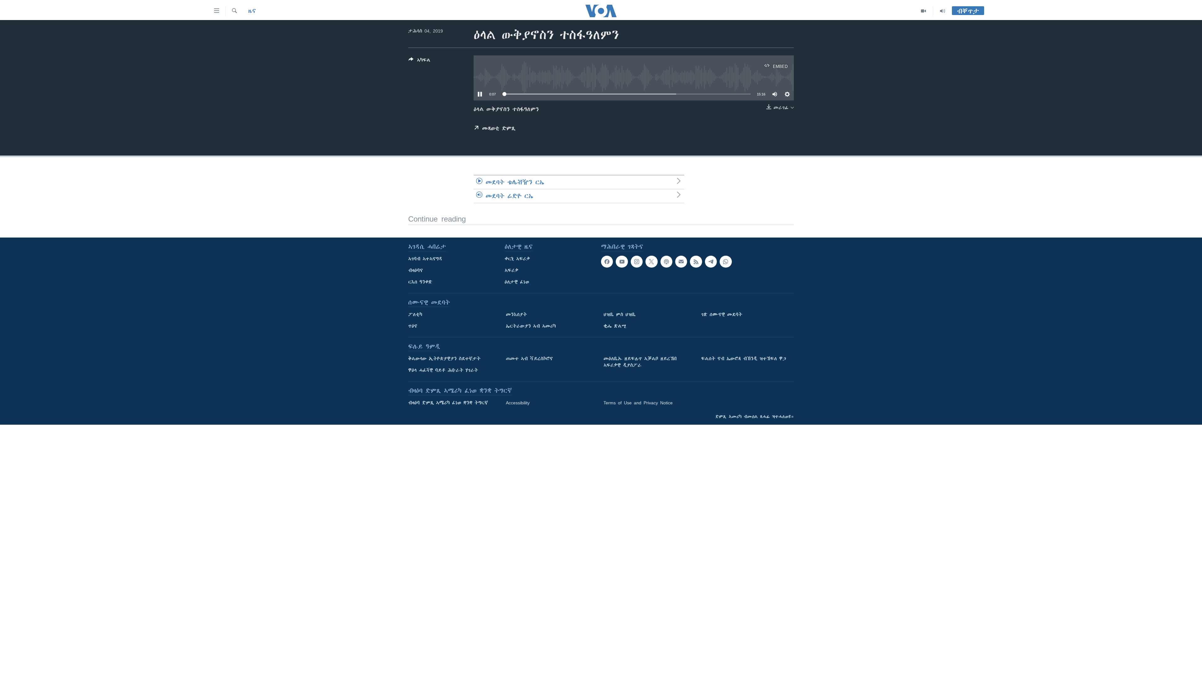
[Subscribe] (681, 262)
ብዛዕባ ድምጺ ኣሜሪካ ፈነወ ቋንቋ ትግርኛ (448, 403)
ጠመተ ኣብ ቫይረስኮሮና (529, 358)
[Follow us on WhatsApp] (726, 262)
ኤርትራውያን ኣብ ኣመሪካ (531, 326)
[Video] (923, 11)
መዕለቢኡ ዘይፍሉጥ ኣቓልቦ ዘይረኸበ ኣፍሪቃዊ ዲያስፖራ (640, 362)
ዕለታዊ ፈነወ (517, 282)
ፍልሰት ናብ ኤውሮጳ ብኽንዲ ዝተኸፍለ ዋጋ (743, 358)
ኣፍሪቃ (511, 270)
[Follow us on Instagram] (637, 262)
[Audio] (942, 11)
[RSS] (696, 262)
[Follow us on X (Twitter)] (651, 262)
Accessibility (518, 403)
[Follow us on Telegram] (711, 262)
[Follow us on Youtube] (622, 262)
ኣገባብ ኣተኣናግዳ (425, 259)
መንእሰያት (516, 314)
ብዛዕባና (415, 270)
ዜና (252, 11)
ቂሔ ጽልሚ (615, 326)
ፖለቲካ (415, 314)
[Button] (419, 61)
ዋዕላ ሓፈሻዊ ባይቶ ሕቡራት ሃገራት (443, 370)
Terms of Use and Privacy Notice (638, 403)
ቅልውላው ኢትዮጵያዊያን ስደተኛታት (444, 358)
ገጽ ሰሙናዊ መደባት (721, 314)
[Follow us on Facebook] (607, 262)
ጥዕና (412, 326)
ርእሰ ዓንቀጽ (420, 282)
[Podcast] (666, 262)
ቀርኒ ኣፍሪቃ (517, 259)
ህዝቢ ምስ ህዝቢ (620, 314)
